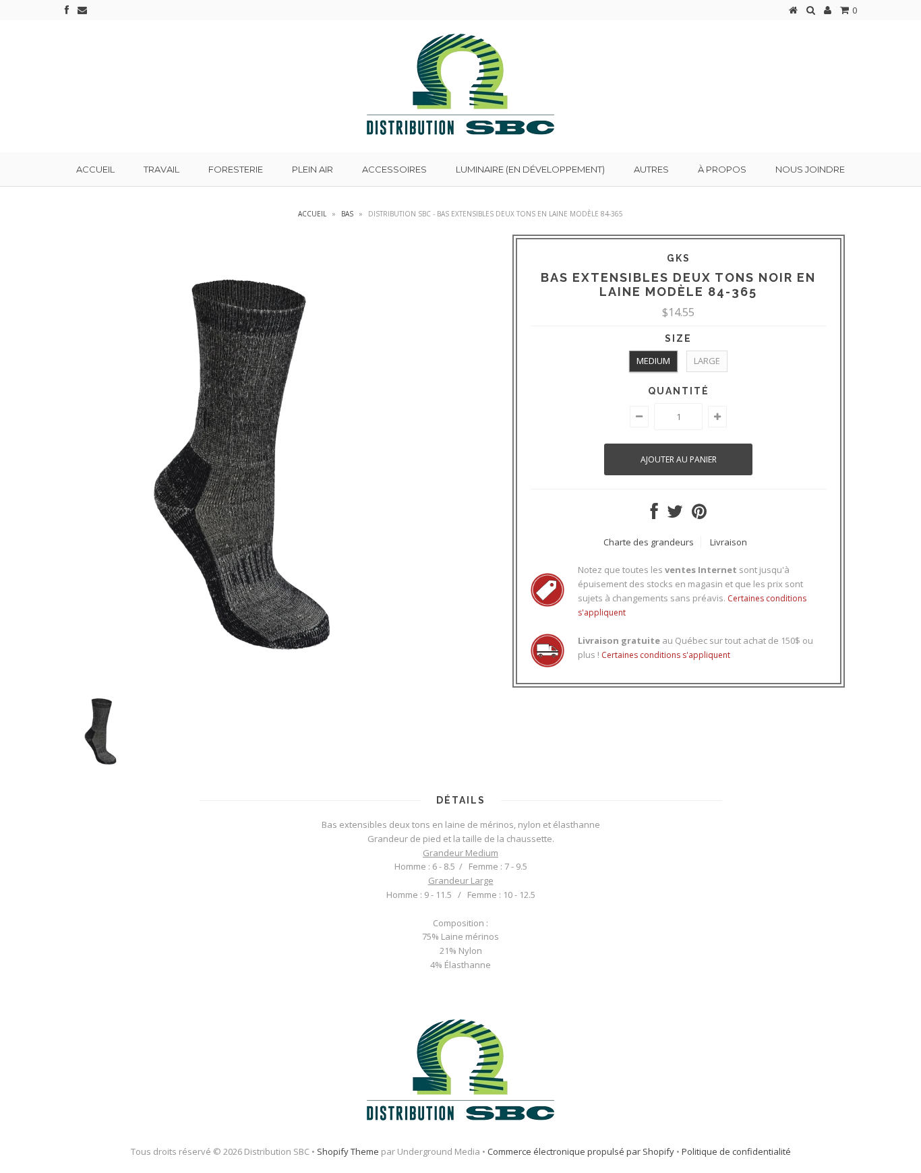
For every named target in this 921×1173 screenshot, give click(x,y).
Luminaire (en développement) (530, 169)
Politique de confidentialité (736, 1151)
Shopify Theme (348, 1151)
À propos (722, 169)
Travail (161, 169)
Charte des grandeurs (648, 542)
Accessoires (394, 169)
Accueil (95, 169)
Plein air (312, 169)
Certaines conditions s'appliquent (665, 655)
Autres (651, 169)
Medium (653, 361)
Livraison (728, 542)
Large (707, 361)
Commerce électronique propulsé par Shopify (580, 1151)
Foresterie (235, 169)
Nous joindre (810, 169)
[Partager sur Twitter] (675, 514)
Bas (347, 213)
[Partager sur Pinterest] (699, 514)
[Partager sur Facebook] (654, 514)
